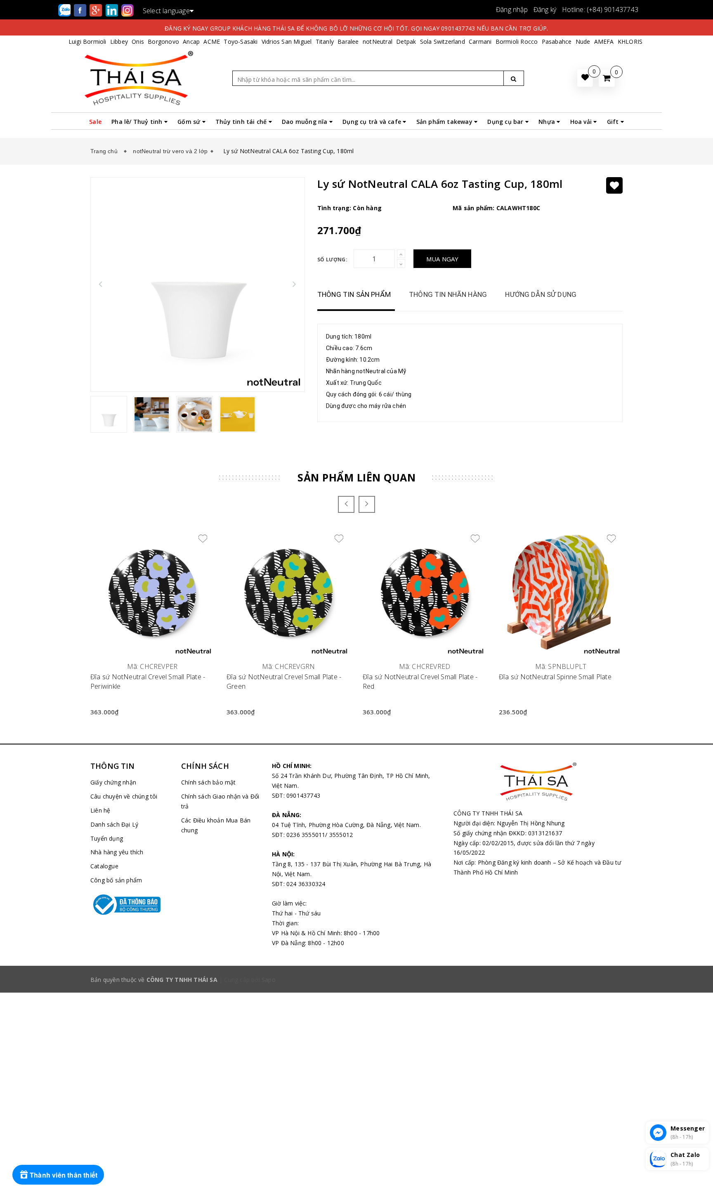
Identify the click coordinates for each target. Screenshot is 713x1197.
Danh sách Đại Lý (114, 824)
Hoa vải (582, 122)
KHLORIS (630, 41)
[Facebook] (81, 10)
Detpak (406, 41)
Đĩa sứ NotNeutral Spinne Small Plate (555, 676)
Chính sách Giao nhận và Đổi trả (220, 801)
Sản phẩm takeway (445, 122)
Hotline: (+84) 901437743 (600, 9)
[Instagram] (127, 10)
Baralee (348, 41)
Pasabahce (557, 41)
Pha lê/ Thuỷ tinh (137, 122)
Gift (614, 122)
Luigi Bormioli (87, 41)
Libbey (119, 41)
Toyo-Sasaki (240, 41)
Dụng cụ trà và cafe (372, 122)
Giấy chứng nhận (113, 782)
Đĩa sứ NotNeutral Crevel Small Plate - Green (284, 681)
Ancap (191, 41)
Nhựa (547, 122)
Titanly (325, 41)
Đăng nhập (512, 9)
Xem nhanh (152, 662)
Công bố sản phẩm (116, 880)
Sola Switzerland (442, 41)
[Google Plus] (97, 10)
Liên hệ (100, 810)
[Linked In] (113, 10)
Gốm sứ (189, 122)
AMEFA (604, 41)
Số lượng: (332, 259)
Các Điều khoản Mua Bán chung (215, 825)
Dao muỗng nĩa (305, 122)
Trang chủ (105, 151)
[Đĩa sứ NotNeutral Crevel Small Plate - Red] (424, 593)
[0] (607, 78)
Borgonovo (163, 41)
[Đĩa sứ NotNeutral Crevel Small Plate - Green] (288, 593)
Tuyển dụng (106, 838)
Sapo (269, 980)
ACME (211, 41)
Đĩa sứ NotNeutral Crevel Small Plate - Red (420, 681)
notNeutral (377, 41)
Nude (583, 41)
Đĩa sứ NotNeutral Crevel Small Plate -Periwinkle (147, 681)
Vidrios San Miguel (287, 41)
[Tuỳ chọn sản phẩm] (611, 557)
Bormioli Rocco (517, 41)
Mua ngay (442, 259)
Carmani (480, 41)
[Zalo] (65, 10)
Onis (138, 41)
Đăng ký (545, 9)
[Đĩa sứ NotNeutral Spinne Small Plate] (561, 593)
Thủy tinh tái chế (242, 122)
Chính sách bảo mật (208, 782)
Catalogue (104, 866)
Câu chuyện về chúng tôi (124, 796)
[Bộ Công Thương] (129, 904)
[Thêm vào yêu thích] (614, 185)
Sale (95, 122)
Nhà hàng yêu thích (117, 852)
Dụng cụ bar (506, 122)
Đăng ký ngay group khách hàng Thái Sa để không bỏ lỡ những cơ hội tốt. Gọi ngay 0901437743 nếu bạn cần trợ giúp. (356, 28)
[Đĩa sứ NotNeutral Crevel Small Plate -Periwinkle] (152, 593)
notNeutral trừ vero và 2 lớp (170, 151)
